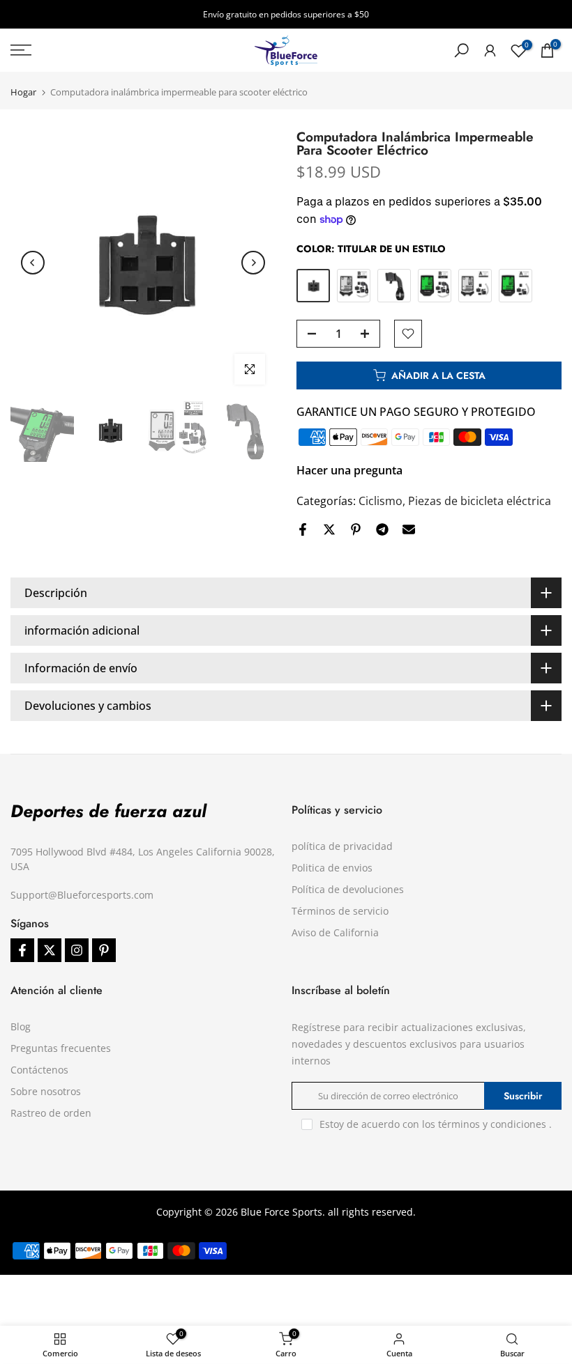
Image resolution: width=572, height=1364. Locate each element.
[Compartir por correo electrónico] (408, 529)
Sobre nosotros (45, 1091)
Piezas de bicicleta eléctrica (479, 501)
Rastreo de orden (50, 1112)
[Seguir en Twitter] (49, 950)
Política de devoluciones (348, 889)
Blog (20, 1026)
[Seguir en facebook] (22, 950)
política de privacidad (342, 846)
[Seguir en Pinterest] (104, 950)
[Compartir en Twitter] (329, 529)
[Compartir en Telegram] (382, 529)
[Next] (253, 262)
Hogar (23, 92)
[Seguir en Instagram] (77, 950)
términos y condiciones (492, 1124)
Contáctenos (39, 1069)
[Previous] (33, 262)
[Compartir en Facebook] (302, 529)
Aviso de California (335, 932)
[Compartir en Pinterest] (355, 529)
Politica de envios (332, 867)
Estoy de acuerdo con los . (435, 1124)
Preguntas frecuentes (60, 1048)
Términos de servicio (340, 910)
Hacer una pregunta (349, 470)
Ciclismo (380, 501)
